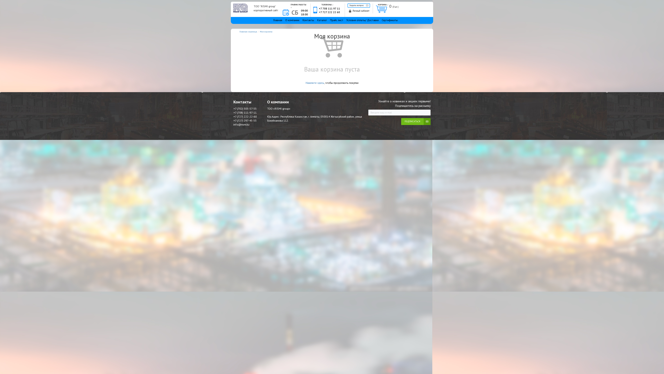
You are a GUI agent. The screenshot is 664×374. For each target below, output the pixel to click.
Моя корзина (266, 31)
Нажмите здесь (315, 82)
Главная (277, 20)
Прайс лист (336, 20)
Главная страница (248, 31)
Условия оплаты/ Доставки (362, 20)
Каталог (322, 20)
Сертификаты (390, 20)
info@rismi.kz (241, 124)
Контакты (308, 20)
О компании (292, 20)
